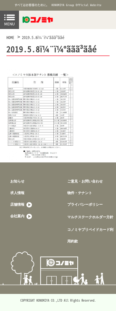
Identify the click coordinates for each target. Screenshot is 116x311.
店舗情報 (17, 204)
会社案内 (17, 215)
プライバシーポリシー (85, 204)
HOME (10, 37)
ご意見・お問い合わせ (85, 181)
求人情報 (17, 192)
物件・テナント (79, 192)
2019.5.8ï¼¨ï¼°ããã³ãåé (43, 37)
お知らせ (17, 181)
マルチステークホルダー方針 (90, 216)
